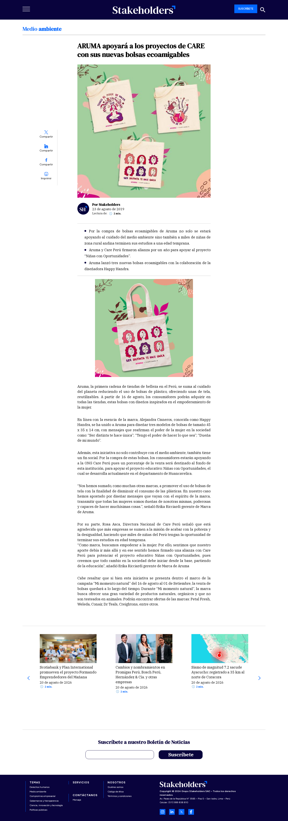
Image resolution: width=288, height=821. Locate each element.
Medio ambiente (38, 791)
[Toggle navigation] (26, 9)
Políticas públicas (38, 809)
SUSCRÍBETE (245, 8)
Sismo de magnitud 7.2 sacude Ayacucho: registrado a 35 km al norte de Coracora (218, 672)
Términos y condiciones (119, 796)
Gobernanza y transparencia (44, 800)
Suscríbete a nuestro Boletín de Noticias (144, 743)
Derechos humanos (39, 787)
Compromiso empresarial (42, 796)
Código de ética (116, 791)
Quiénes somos (115, 787)
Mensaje (77, 799)
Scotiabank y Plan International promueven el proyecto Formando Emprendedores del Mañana (68, 672)
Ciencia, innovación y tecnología (46, 805)
